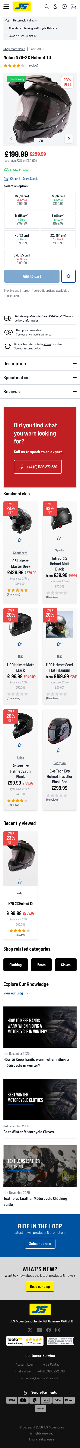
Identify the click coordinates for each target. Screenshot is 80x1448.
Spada (59, 550)
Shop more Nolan (14, 49)
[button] (69, 138)
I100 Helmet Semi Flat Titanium (59, 667)
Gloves (66, 964)
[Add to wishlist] (68, 276)
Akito (20, 758)
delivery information (27, 320)
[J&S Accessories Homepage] (22, 6)
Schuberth (20, 553)
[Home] (7, 20)
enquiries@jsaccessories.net (39, 1378)
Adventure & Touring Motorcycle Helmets (33, 28)
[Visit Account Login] (55, 6)
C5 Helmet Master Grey (20, 563)
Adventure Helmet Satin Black (20, 771)
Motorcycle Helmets (25, 20)
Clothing (15, 964)
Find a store (23, 1371)
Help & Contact (51, 1364)
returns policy (32, 348)
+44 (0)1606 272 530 (42, 466)
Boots (41, 964)
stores (47, 344)
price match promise (38, 334)
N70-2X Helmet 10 (20, 903)
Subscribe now (40, 1243)
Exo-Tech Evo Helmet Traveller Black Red (59, 776)
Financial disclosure (41, 1439)
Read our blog (40, 1286)
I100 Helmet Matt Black (20, 667)
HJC (20, 656)
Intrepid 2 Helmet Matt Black (60, 564)
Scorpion (60, 763)
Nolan (20, 893)
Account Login (25, 1364)
